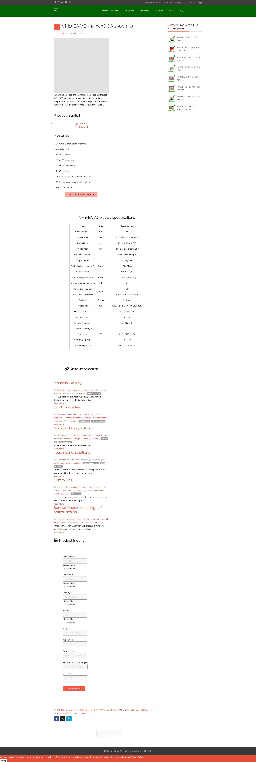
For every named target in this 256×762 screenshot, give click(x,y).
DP (69, 490)
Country (67, 592)
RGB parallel (75, 487)
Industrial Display (68, 383)
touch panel (65, 463)
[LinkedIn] (66, 2)
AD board (88, 490)
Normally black (132, 710)
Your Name (69, 556)
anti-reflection (84, 519)
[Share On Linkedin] (69, 718)
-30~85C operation (84, 710)
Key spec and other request (76, 662)
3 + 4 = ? (67, 673)
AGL (150, 751)
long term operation (80, 390)
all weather (98, 435)
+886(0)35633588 (154, 2)
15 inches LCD (85, 713)
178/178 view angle (65, 710)
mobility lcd (86, 435)
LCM (81, 522)
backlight (89, 522)
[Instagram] (58, 2)
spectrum (61, 519)
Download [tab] (83, 127)
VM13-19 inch (78, 33)
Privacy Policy (137, 757)
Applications (145, 10)
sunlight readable (100, 418)
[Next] (115, 733)
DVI (74, 490)
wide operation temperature (69, 414)
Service (159, 10)
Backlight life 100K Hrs (114, 710)
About (171, 10)
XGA (75, 713)
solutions (81, 393)
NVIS (63, 522)
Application (68, 639)
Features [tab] (82, 123)
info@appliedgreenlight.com (179, 2)
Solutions (115, 10)
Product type (69, 651)
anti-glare (96, 519)
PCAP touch (95, 459)
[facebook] (55, 2)
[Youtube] (62, 2)
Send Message (74, 688)
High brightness (94, 393)
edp (66, 487)
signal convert (94, 487)
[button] (197, 2)
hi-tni (153, 710)
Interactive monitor (91, 463)
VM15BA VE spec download (81, 194)
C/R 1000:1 (98, 710)
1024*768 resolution (62, 713)
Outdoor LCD (84, 421)
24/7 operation (63, 390)
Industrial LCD (69, 393)
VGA (80, 490)
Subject (66, 628)
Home (105, 10)
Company (68, 574)
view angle (71, 519)
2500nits (144, 710)
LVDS (64, 490)
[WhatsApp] (70, 2)
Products (129, 10)
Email (66, 610)
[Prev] (103, 733)
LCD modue (72, 522)
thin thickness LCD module (68, 435)
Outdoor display (67, 407)
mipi (84, 487)
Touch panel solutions (72, 452)
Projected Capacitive (79, 459)
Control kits (63, 480)
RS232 (59, 487)
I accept (3, 760)
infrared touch (63, 459)
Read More (59, 403)
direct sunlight (89, 414)
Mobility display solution (73, 428)
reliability (95, 390)
